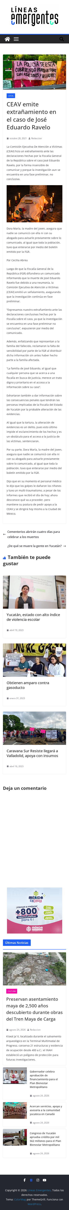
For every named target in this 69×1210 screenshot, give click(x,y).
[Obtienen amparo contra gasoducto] (34, 646)
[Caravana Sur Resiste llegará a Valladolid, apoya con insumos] (34, 714)
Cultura (12, 991)
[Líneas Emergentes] (7, 39)
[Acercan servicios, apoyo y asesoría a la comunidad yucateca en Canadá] (15, 1114)
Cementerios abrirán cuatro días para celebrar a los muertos (33, 534)
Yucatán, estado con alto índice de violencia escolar (33, 617)
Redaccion (36, 138)
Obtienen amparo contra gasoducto (28, 685)
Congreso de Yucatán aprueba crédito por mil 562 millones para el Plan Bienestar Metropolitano (45, 1138)
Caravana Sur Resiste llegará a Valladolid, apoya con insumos (32, 753)
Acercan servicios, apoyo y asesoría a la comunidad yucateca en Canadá (46, 1110)
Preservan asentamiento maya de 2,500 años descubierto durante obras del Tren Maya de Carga (34, 1009)
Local (11, 95)
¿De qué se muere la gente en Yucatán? (34, 546)
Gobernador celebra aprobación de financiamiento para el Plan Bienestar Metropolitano (44, 1079)
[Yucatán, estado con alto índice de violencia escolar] (34, 578)
